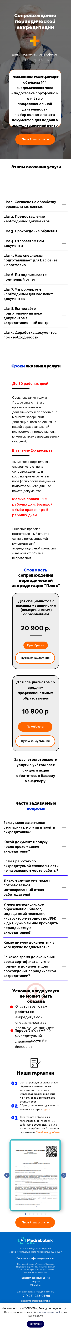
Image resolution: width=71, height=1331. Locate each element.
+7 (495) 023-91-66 (35, 1296)
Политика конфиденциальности (35, 1258)
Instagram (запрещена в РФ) (35, 1278)
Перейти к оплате (35, 139)
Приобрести (35, 645)
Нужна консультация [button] (35, 657)
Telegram (35, 1281)
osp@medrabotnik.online (35, 1300)
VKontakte (35, 1285)
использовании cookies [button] (50, 1312)
